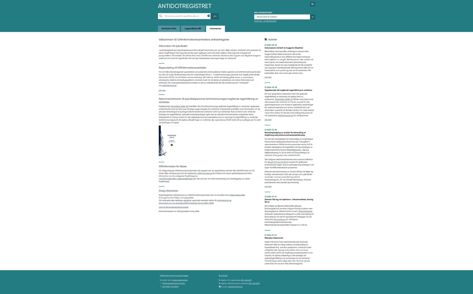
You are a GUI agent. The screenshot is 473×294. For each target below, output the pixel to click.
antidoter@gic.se (169, 85)
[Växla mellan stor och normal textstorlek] (312, 4)
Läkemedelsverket (237, 195)
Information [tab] (215, 29)
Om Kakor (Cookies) (170, 287)
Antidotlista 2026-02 (179, 106)
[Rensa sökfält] (209, 16)
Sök (215, 16)
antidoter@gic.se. (224, 200)
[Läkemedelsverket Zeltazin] (294, 206)
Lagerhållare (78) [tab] (193, 29)
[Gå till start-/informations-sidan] (187, 6)
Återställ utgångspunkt (265, 21)
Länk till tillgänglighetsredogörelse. (173, 207)
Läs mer (162, 90)
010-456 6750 (254, 284)
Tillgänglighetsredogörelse (173, 283)
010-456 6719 (246, 280)
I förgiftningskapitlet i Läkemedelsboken (176, 179)
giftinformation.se (204, 173)
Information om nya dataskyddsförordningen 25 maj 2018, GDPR (186, 203)
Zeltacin (298, 206)
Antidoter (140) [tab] (169, 29)
